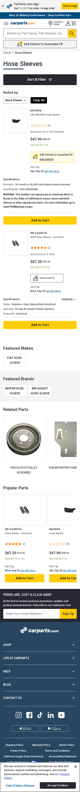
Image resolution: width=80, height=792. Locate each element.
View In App (70, 5)
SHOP (7, 644)
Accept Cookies (57, 785)
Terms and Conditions (57, 750)
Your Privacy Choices (20, 785)
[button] (40, 6)
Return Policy (66, 745)
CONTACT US (12, 698)
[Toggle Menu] (6, 23)
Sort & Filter (36, 79)
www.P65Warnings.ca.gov (17, 206)
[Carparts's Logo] (23, 23)
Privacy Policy (18, 750)
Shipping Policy (14, 745)
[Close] (75, 766)
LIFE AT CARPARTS (16, 658)
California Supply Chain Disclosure (23, 756)
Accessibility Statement (63, 756)
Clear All (39, 100)
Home (7, 52)
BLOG (7, 684)
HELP (7, 671)
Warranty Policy (41, 745)
